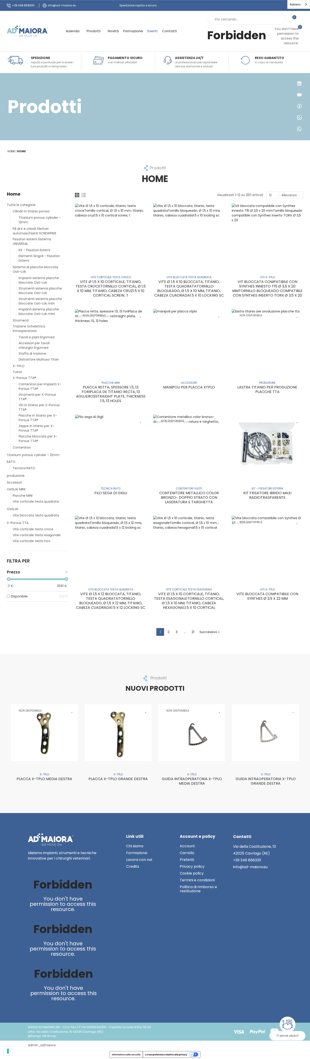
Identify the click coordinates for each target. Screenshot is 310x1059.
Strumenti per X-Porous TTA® (37, 396)
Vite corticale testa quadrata (36, 501)
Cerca (278, 19)
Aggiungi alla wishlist (140, 209)
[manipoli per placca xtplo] (189, 339)
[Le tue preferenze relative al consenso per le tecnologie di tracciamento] (8, 1051)
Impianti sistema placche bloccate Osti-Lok (39, 280)
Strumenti (21, 320)
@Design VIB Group (42, 1036)
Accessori (14, 482)
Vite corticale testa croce (33, 529)
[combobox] (298, 4)
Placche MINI (22, 495)
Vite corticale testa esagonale (37, 535)
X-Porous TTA (17, 523)
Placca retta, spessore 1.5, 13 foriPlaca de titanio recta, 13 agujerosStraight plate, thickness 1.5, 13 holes (110, 394)
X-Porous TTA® (24, 378)
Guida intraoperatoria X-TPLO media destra (192, 781)
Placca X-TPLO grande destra (118, 778)
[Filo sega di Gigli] (110, 445)
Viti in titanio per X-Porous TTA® (39, 407)
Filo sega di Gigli (110, 493)
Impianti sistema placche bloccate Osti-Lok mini (39, 311)
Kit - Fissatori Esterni (34, 250)
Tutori (17, 372)
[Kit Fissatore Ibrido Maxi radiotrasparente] (267, 445)
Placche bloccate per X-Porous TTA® (38, 438)
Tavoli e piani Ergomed (36, 337)
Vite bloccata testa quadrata (36, 515)
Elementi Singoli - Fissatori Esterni (39, 258)
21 (193, 632)
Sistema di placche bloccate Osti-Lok (35, 269)
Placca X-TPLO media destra (44, 778)
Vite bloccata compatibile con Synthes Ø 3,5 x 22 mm (267, 596)
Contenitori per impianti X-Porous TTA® (40, 386)
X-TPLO (19, 366)
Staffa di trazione (32, 353)
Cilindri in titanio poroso (31, 211)
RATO (11, 461)
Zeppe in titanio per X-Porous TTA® (36, 428)
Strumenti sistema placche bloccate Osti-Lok (40, 290)
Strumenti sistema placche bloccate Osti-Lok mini (40, 301)
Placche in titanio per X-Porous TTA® (38, 417)
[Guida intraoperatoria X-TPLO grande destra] (265, 732)
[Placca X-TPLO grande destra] (118, 732)
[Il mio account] (301, 19)
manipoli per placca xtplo (189, 387)
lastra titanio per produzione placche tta (267, 389)
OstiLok (12, 509)
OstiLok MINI (16, 489)
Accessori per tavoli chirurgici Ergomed (34, 345)
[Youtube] (41, 868)
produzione (16, 475)
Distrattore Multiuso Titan (39, 359)
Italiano (295, 4)
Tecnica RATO (24, 468)
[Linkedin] (32, 868)
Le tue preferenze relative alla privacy (166, 1054)
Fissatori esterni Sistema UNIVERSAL (32, 241)
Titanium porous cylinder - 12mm (40, 219)
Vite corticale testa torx (31, 541)
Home (13, 194)
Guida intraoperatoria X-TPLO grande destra (266, 781)
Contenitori (22, 447)
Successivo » (209, 632)
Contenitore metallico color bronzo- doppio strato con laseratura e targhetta (189, 497)
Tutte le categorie (21, 205)
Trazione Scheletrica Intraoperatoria (29, 328)
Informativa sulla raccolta (126, 1054)
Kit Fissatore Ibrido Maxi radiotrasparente (267, 495)
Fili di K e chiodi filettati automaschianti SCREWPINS (34, 231)
